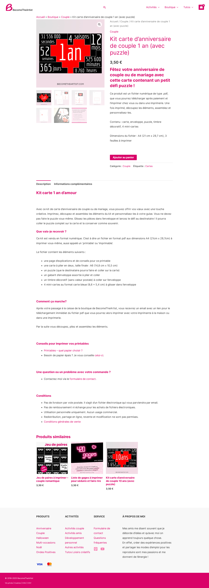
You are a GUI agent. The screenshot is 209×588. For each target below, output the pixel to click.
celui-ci (99, 355)
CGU (24, 583)
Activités (151, 7)
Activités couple (74, 528)
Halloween (42, 537)
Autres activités (74, 547)
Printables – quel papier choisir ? (63, 350)
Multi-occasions (45, 542)
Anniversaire (43, 528)
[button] (104, 7)
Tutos (186, 7)
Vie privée (9, 583)
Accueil (40, 16)
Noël (39, 547)
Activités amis (73, 533)
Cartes (149, 166)
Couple (65, 16)
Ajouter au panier (123, 157)
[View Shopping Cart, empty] (201, 7)
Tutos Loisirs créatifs (77, 552)
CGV (29, 583)
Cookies (17, 583)
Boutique (170, 7)
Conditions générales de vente (62, 421)
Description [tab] (43, 183)
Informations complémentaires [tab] (73, 183)
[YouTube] (102, 549)
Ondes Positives (45, 552)
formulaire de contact (83, 378)
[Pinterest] (96, 549)
